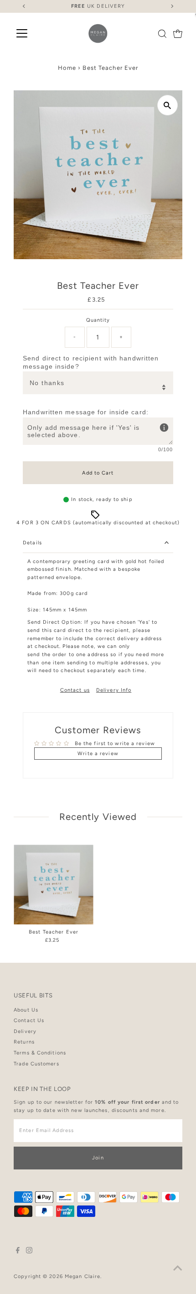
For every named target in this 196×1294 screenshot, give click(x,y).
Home (67, 67)
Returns (24, 1042)
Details (32, 543)
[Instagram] (29, 1252)
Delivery (25, 1031)
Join (97, 1158)
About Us (26, 1010)
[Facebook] (18, 1252)
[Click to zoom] (167, 105)
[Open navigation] (22, 33)
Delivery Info (113, 690)
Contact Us (29, 1020)
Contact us (75, 690)
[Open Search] (162, 34)
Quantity (98, 320)
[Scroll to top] (178, 1269)
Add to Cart (97, 473)
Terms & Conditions (40, 1053)
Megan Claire (82, 1276)
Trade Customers (36, 1064)
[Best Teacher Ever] (53, 884)
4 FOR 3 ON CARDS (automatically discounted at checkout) (98, 523)
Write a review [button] (97, 754)
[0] (177, 34)
